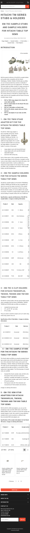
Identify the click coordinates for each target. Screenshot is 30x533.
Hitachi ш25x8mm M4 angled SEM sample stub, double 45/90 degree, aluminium (7, 470)
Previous (11, 481)
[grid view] (24, 449)
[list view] (27, 449)
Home (2, 11)
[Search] (27, 6)
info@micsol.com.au (5, 515)
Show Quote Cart (28, 221)
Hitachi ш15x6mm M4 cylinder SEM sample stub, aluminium (22, 470)
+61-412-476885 (4, 513)
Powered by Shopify (15, 530)
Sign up (22, 519)
